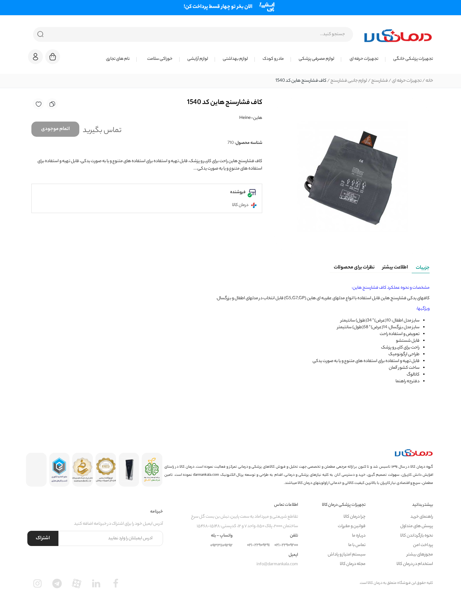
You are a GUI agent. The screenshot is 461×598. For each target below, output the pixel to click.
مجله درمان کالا (352, 564)
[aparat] (76, 583)
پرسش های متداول (416, 526)
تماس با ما (356, 545)
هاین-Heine (250, 118)
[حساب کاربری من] (35, 59)
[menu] (251, 59)
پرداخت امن (423, 545)
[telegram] (57, 583)
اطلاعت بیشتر (395, 268)
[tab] (421, 266)
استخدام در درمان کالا (415, 564)
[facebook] (115, 583)
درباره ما (358, 535)
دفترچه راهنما (407, 381)
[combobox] (193, 34)
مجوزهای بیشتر (420, 554)
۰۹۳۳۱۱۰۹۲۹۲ (221, 545)
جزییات (423, 268)
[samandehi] (82, 470)
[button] (35, 57)
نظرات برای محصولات (354, 268)
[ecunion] (59, 470)
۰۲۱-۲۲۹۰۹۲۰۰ (286, 545)
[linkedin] (96, 583)
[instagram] (37, 583)
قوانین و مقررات (351, 526)
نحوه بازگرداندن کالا (416, 535)
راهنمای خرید (421, 516)
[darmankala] (398, 35)
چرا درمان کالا (354, 516)
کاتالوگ (413, 374)
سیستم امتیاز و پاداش (346, 554)
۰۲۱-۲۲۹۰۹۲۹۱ (258, 545)
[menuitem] (409, 59)
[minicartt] (52, 56)
